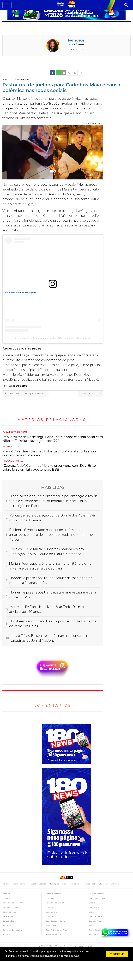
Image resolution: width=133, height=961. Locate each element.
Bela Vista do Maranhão (13, 903)
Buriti (91, 925)
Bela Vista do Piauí (11, 907)
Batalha (6, 893)
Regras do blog (75, 49)
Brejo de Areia (95, 916)
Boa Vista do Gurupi (55, 903)
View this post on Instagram (20, 292)
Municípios (54, 884)
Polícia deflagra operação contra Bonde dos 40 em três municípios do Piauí (52, 517)
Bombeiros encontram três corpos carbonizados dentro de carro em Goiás (53, 623)
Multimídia (75, 884)
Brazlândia (94, 907)
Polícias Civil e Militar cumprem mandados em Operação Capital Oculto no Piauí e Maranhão (47, 551)
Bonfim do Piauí (96, 893)
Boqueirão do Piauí (98, 898)
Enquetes (115, 884)
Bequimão (7, 925)
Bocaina (49, 907)
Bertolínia (7, 934)
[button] (54, 956)
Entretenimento (20, 884)
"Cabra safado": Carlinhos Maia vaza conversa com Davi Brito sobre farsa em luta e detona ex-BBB (49, 466)
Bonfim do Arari (53, 934)
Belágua (6, 898)
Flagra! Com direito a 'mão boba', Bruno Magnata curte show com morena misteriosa (49, 451)
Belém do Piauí (9, 912)
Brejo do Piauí (95, 921)
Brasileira (93, 903)
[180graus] (61, 4)
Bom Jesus (51, 916)
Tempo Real (89, 884)
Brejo (91, 912)
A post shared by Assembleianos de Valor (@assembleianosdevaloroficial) (53, 338)
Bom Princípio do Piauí (56, 930)
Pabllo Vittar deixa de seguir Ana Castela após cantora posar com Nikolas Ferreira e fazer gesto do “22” (52, 437)
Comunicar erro (90, 393)
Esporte (42, 884)
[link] (52, 73)
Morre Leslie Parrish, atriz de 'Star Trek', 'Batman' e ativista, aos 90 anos (49, 609)
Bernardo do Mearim (12, 930)
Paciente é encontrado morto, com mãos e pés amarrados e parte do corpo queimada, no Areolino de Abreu (51, 534)
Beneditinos (7, 916)
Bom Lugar (51, 925)
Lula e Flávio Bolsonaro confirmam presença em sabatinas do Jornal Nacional (49, 638)
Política (5, 884)
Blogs (64, 884)
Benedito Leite (9, 921)
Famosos (76, 40)
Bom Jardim (52, 912)
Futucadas (103, 884)
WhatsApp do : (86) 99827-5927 (27, 393)
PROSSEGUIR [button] (116, 954)
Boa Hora (50, 898)
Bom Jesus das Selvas (56, 921)
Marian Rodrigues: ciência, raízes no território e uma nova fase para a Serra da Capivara (50, 566)
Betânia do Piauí (53, 893)
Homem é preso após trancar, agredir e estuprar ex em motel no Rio (52, 594)
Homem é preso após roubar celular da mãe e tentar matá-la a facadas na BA (50, 580)
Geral (33, 884)
